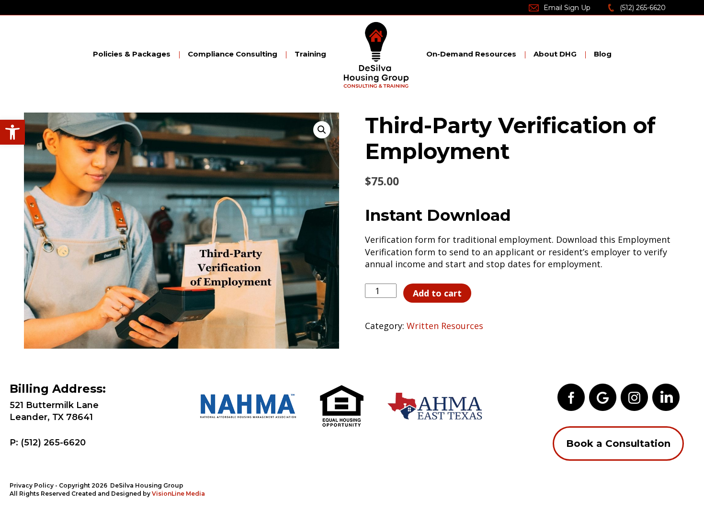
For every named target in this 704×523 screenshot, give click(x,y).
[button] (12, 132)
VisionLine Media (178, 493)
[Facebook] (571, 396)
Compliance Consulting (232, 53)
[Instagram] (634, 396)
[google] (602, 396)
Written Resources (445, 325)
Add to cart (437, 293)
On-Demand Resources (471, 53)
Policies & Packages (131, 53)
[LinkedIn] (666, 396)
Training (310, 53)
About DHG (555, 53)
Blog (603, 53)
